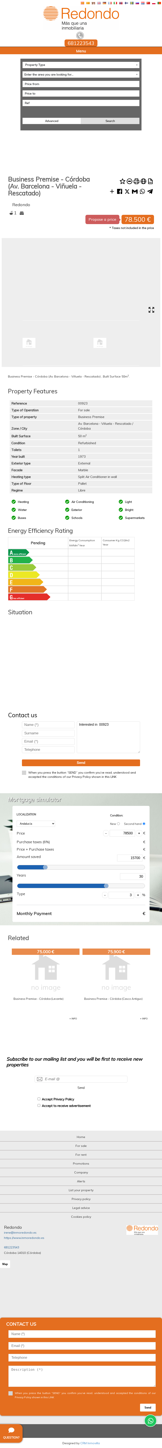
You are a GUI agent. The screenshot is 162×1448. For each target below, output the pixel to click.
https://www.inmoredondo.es (24, 1238)
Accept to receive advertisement (66, 1106)
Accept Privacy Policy (58, 1099)
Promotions (81, 1163)
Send (81, 763)
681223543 (11, 1247)
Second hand (133, 823)
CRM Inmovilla (90, 1443)
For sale (81, 1146)
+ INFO (73, 1018)
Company (81, 1172)
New (113, 823)
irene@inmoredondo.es (20, 1232)
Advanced (51, 121)
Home (81, 1137)
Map (5, 1264)
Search (110, 121)
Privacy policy (81, 1199)
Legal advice (81, 1208)
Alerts (81, 1181)
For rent (81, 1155)
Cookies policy (81, 1217)
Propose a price (102, 219)
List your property (81, 1190)
